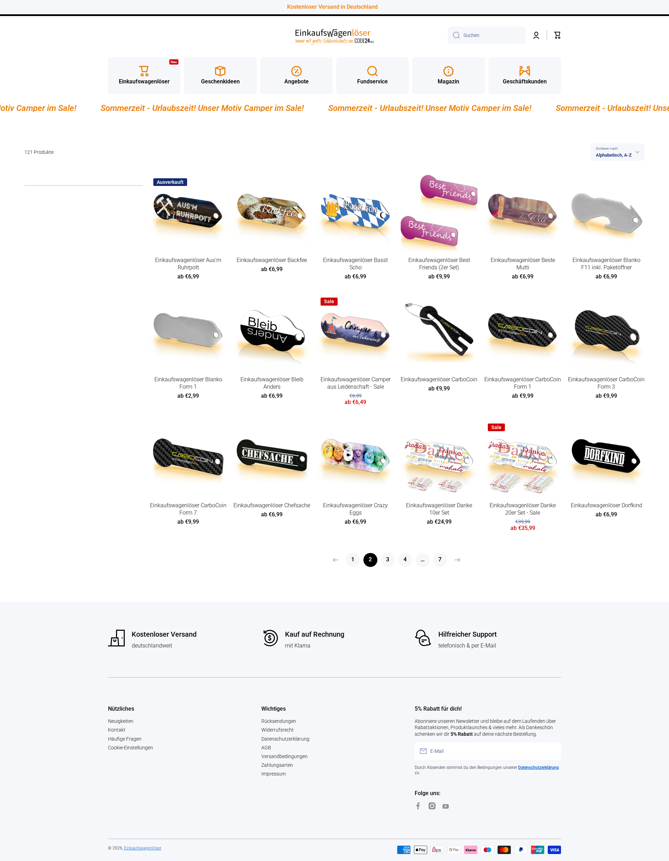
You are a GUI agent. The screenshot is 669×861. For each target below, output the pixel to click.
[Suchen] (454, 35)
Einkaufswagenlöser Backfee (272, 260)
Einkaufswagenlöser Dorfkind (606, 505)
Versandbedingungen (284, 756)
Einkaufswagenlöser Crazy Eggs (355, 509)
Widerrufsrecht (277, 730)
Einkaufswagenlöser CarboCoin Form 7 (188, 509)
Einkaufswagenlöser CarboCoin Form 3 (606, 383)
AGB (266, 747)
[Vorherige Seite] (337, 560)
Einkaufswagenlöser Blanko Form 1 (188, 383)
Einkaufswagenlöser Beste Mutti (523, 264)
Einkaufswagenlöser (142, 848)
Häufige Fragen (124, 739)
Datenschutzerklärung (285, 739)
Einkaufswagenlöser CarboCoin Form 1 (522, 383)
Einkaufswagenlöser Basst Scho (355, 264)
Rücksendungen (278, 721)
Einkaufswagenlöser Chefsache (271, 505)
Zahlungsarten (277, 765)
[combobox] (487, 35)
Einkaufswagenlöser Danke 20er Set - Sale (523, 509)
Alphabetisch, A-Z (614, 155)
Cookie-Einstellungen (130, 747)
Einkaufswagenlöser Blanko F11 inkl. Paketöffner (606, 264)
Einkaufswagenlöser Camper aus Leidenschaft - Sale (356, 383)
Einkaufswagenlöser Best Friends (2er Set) (439, 264)
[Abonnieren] (552, 751)
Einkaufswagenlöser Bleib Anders (271, 383)
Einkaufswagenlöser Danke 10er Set (439, 509)
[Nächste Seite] (456, 560)
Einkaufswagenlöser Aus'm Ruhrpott (188, 264)
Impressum (273, 774)
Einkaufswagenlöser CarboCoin (439, 379)
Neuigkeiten (120, 721)
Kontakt (116, 730)
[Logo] (334, 35)
